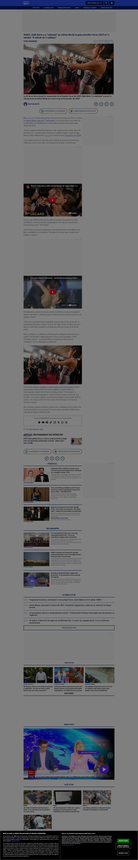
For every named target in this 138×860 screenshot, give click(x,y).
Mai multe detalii (16, 840)
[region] (69, 845)
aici (8, 851)
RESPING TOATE (123, 853)
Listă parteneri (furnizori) (68, 845)
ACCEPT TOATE (123, 840)
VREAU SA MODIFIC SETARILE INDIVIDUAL (123, 846)
